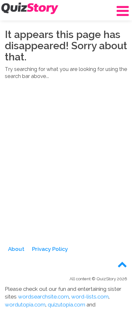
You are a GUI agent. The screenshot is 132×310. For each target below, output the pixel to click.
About (16, 249)
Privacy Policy (50, 249)
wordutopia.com (25, 304)
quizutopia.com (66, 304)
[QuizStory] (30, 8)
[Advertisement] (66, 166)
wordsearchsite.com (43, 296)
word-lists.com (90, 296)
